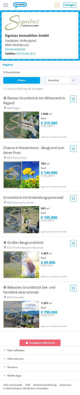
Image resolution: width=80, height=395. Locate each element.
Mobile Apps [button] (14, 375)
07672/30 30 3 (25, 53)
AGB (27, 384)
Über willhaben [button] (16, 350)
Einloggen (70, 4)
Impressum (65, 384)
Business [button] (12, 367)
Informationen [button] (15, 358)
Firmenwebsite (15, 49)
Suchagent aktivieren (42, 342)
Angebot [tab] (8, 64)
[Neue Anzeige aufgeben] (57, 5)
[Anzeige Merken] (73, 99)
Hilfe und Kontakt (12, 384)
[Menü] (6, 5)
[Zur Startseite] (20, 5)
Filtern (22, 80)
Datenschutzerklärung (44, 384)
